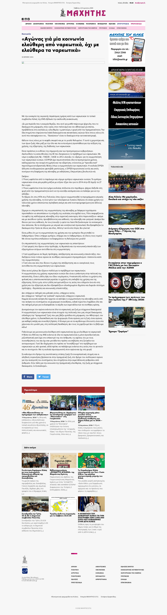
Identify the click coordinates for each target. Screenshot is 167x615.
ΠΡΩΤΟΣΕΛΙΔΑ (136, 24)
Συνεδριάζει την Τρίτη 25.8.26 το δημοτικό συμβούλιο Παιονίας (31, 515)
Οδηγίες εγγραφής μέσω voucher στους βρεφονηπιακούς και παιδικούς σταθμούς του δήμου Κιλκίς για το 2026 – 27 (90, 417)
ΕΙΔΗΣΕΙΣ (112, 24)
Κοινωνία (26, 33)
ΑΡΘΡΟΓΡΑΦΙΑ (123, 24)
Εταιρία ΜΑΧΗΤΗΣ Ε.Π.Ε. (56, 3)
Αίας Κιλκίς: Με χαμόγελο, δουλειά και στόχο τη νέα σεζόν (126, 198)
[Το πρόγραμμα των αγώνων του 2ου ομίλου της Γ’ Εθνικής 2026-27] (126, 283)
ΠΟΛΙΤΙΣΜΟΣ (91, 24)
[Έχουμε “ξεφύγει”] (126, 317)
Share (29, 376)
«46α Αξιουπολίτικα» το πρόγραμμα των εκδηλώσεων (35, 413)
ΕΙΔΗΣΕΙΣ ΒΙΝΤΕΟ (46, 28)
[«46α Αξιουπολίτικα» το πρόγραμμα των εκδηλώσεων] (35, 402)
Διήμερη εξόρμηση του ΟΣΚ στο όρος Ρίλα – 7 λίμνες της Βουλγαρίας (126, 231)
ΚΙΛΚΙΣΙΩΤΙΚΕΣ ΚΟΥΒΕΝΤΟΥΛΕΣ (65, 28)
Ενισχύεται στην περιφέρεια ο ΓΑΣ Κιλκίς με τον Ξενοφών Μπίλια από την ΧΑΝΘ (125, 265)
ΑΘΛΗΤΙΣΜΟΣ (38, 24)
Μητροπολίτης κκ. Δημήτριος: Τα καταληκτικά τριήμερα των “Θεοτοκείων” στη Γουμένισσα (63, 415)
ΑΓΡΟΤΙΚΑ (70, 24)
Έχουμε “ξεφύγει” (118, 331)
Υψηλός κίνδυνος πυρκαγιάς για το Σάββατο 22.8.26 (62, 514)
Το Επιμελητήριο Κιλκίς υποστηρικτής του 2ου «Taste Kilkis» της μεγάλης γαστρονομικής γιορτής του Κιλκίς (91, 474)
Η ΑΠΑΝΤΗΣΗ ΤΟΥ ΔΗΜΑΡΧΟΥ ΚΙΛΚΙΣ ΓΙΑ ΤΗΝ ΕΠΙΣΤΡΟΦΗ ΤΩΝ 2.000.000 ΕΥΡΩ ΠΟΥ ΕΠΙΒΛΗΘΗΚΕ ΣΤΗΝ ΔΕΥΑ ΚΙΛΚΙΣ (91, 517)
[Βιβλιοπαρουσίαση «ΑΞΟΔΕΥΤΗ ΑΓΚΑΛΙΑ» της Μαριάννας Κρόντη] (63, 460)
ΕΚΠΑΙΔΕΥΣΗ (102, 24)
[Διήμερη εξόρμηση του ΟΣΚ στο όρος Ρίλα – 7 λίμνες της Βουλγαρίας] (126, 214)
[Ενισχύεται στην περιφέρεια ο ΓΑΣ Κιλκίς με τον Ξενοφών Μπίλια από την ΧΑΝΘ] (126, 248)
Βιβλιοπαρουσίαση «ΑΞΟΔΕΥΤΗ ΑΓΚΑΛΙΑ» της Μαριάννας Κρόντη (62, 472)
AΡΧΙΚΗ (28, 24)
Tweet (45, 376)
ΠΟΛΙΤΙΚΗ (49, 24)
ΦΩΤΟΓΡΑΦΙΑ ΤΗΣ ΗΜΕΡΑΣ (87, 28)
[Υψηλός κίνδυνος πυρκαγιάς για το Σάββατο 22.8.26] (63, 504)
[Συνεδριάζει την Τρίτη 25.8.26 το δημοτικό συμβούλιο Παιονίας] (35, 504)
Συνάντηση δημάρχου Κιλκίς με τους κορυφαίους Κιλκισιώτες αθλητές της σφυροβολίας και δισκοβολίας (34, 474)
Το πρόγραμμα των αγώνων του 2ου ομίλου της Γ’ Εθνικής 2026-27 (126, 299)
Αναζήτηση (139, 3)
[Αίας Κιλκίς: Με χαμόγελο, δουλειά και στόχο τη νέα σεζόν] (126, 182)
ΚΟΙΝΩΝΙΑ (80, 24)
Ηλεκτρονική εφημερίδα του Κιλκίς (34, 3)
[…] (28, 433)
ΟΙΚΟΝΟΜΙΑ (60, 24)
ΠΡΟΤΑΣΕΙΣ (103, 28)
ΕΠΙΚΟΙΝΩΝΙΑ (121, 28)
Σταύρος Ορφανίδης (73, 3)
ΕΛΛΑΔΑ (112, 28)
